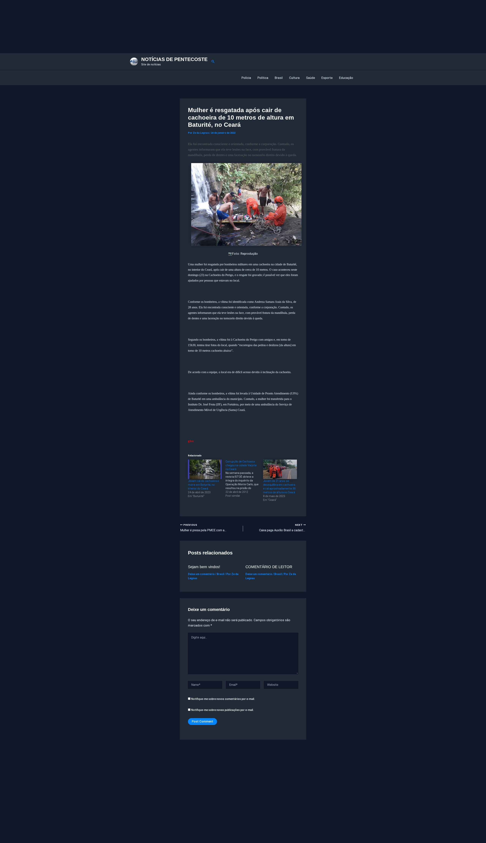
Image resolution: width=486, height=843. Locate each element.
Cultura (294, 78)
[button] (213, 61)
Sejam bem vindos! (204, 567)
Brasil (279, 78)
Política (262, 78)
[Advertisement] (114, 26)
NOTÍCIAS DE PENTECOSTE (174, 59)
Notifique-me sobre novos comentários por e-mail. (223, 698)
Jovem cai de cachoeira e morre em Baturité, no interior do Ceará (203, 484)
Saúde (310, 78)
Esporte (327, 78)
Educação (346, 78)
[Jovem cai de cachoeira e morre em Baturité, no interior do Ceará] (205, 469)
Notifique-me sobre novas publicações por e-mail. (222, 709)
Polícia (246, 78)
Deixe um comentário (201, 574)
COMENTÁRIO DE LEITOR (268, 567)
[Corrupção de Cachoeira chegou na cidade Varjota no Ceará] (244, 479)
